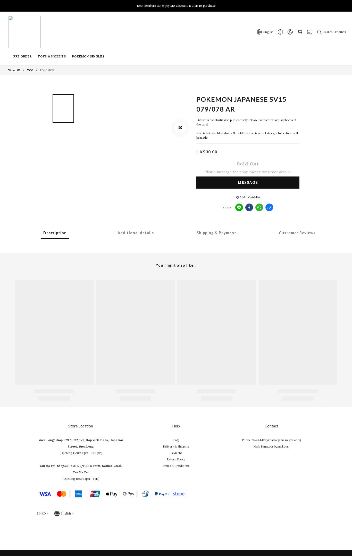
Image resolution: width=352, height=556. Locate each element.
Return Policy (176, 459)
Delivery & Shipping (176, 446)
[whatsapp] (259, 207)
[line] (239, 207)
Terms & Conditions (176, 466)
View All (14, 70)
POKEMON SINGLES (88, 56)
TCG (30, 70)
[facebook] (249, 207)
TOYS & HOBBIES (52, 56)
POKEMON (47, 70)
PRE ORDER (22, 56)
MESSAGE (248, 182)
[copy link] (269, 207)
